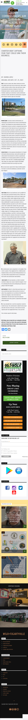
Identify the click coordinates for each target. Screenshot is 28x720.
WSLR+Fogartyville (14, 634)
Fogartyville (5, 673)
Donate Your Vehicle (7, 691)
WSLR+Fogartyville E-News (10, 451)
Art (3, 676)
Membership (5, 687)
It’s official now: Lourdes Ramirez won (14, 595)
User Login (5, 695)
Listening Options (6, 658)
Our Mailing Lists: (5, 449)
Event (3, 508)
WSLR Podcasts (6, 664)
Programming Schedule (7, 645)
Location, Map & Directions (8, 649)
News (12, 10)
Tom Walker (5, 526)
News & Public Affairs (7, 662)
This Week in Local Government (14, 542)
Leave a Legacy (6, 693)
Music (4, 660)
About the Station (6, 643)
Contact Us (5, 647)
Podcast (15, 10)
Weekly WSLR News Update (10, 453)
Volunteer (5, 689)
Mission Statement (6, 642)
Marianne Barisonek (6, 576)
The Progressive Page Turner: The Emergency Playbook (14, 567)
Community (5, 678)
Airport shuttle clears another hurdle (14, 616)
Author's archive (14, 343)
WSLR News (13, 32)
